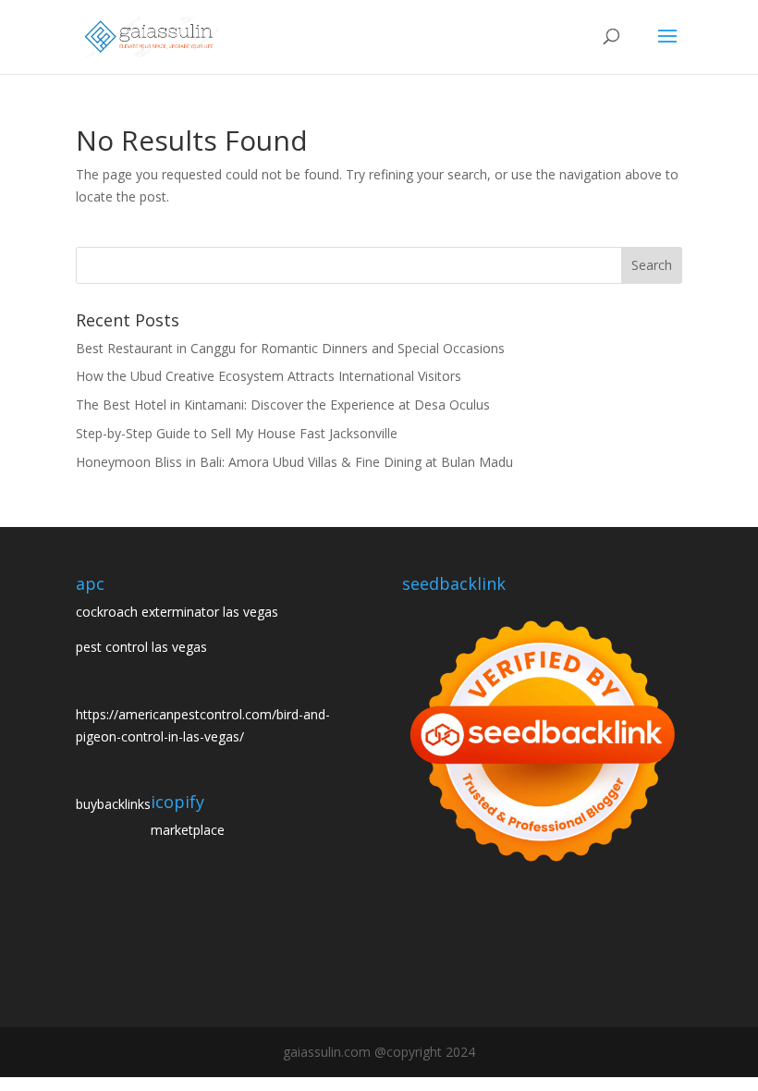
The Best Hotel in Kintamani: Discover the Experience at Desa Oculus (283, 404)
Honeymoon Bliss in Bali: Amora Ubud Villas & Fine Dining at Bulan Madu (294, 462)
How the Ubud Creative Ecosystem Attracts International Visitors (268, 376)
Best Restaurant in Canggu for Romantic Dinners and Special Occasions (290, 348)
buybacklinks (113, 804)
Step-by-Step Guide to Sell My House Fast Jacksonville (236, 433)
